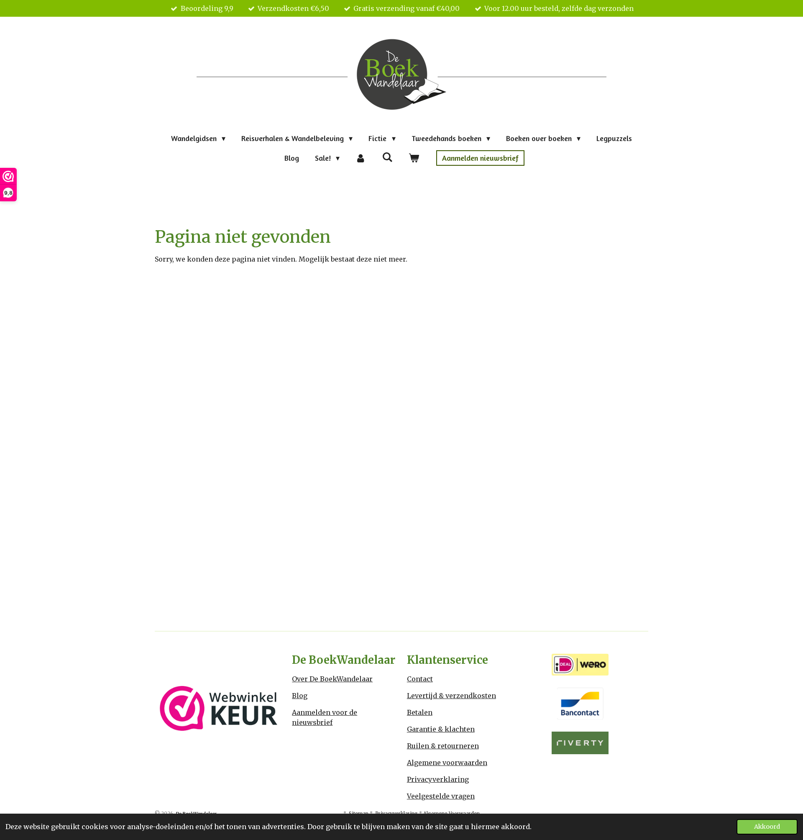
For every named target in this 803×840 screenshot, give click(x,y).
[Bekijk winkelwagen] (413, 158)
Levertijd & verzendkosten (451, 695)
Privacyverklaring (438, 779)
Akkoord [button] (767, 826)
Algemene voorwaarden (447, 762)
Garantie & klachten (441, 729)
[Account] (361, 158)
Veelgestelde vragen (441, 796)
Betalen (419, 712)
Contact (420, 679)
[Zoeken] (387, 157)
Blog (299, 695)
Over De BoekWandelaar (332, 679)
